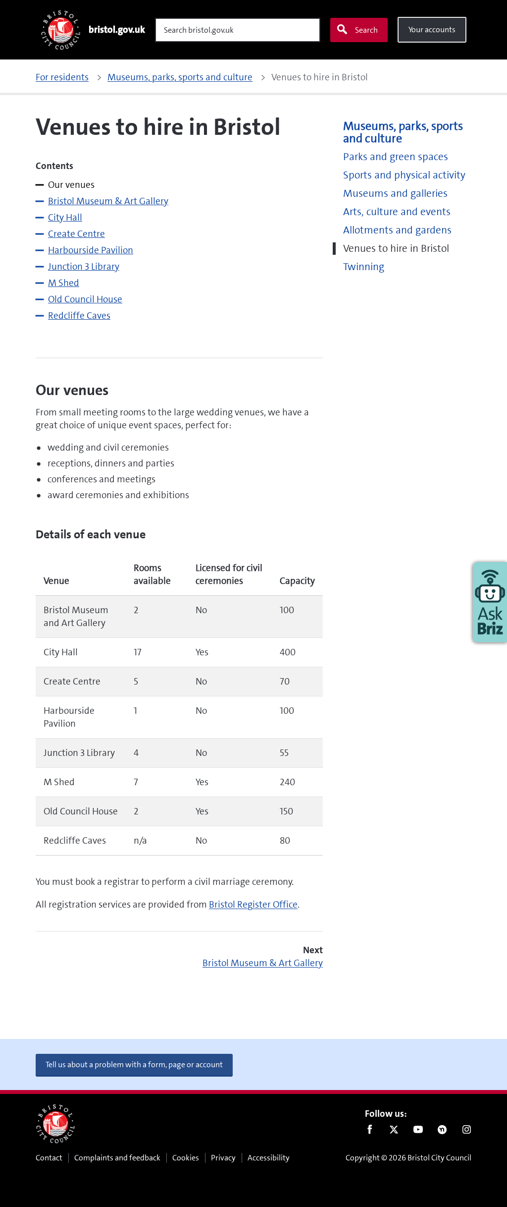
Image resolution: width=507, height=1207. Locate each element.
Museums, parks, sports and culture (403, 132)
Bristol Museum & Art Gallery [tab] (108, 201)
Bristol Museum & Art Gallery (263, 963)
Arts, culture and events (397, 212)
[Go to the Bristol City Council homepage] (55, 1124)
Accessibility (269, 1157)
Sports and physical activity (404, 175)
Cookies (185, 1157)
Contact (49, 1157)
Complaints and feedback (117, 1157)
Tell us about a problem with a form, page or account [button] (134, 1064)
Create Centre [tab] (76, 234)
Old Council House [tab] (85, 299)
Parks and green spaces (395, 157)
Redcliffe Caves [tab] (79, 315)
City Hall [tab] (65, 217)
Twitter (394, 1132)
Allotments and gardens (397, 230)
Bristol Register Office (253, 904)
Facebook (369, 1132)
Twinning (363, 267)
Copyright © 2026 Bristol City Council (408, 1157)
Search (366, 30)
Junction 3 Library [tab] (83, 266)
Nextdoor (442, 1132)
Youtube (418, 1132)
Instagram (466, 1132)
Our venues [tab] (71, 184)
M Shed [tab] (63, 283)
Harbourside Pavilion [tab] (90, 250)
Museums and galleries (395, 193)
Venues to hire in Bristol (396, 248)
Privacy (223, 1157)
